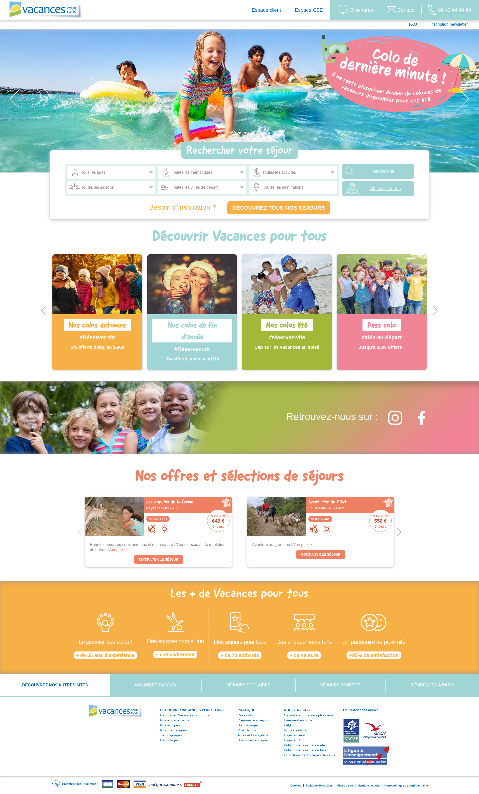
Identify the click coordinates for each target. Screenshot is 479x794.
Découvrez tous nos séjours (278, 208)
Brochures (361, 10)
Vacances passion (156, 685)
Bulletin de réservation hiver (306, 750)
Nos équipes (170, 725)
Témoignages (171, 735)
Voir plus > (117, 549)
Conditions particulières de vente (310, 755)
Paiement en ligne (298, 720)
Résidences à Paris (432, 685)
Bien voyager (248, 725)
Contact (406, 10)
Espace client (266, 10)
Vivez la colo (247, 730)
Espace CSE (309, 10)
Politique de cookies (319, 785)
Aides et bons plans (253, 735)
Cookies (295, 785)
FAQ (413, 24)
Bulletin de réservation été (304, 745)
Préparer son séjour (253, 720)
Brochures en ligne (252, 740)
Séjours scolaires (248, 685)
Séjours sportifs (340, 685)
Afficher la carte (385, 188)
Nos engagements (174, 720)
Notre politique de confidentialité (406, 785)
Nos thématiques (173, 730)
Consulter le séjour (158, 559)
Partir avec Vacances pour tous (184, 715)
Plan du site (345, 785)
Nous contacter (296, 730)
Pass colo (245, 715)
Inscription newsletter (449, 24)
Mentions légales (369, 785)
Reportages (169, 740)
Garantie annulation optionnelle (308, 715)
